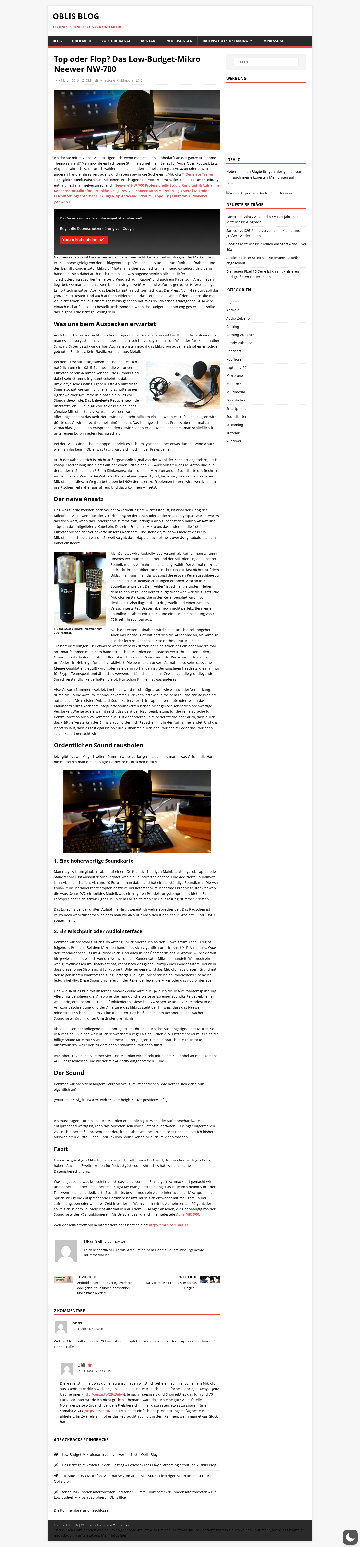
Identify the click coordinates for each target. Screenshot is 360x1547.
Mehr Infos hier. (114, 1535)
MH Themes (121, 1525)
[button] (350, 1537)
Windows (233, 441)
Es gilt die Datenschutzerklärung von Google (97, 228)
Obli (89, 80)
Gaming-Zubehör (240, 334)
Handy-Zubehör (239, 342)
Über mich (81, 41)
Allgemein (234, 301)
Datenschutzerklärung (225, 41)
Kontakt (149, 41)
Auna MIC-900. (188, 1214)
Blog (57, 41)
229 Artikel (116, 1242)
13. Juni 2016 (70, 80)
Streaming (234, 424)
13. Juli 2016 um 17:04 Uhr (87, 1329)
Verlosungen (179, 41)
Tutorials (233, 433)
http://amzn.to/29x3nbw (103, 1394)
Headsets (233, 351)
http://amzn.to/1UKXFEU (169, 1225)
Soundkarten (236, 416)
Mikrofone (107, 80)
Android (233, 310)
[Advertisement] (263, 118)
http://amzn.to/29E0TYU (105, 1410)
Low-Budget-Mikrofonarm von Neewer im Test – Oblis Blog (110, 1454)
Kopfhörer (234, 359)
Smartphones (237, 408)
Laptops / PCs (237, 367)
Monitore (233, 383)
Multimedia (124, 80)
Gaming (232, 326)
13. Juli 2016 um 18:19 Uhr (93, 1371)
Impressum (272, 41)
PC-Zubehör (236, 400)
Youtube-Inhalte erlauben (79, 240)
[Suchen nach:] (266, 62)
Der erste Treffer (199, 174)
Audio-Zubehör (238, 318)
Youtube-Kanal (116, 41)
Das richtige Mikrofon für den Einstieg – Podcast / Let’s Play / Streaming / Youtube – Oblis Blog (139, 1465)
